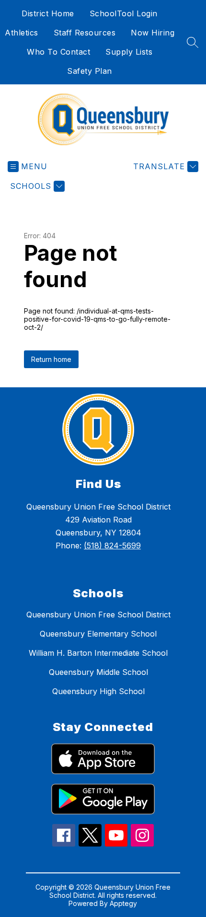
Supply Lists (128, 52)
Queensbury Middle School (98, 672)
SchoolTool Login (124, 13)
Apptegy (123, 903)
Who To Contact (58, 52)
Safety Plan (89, 71)
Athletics (21, 32)
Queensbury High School (98, 691)
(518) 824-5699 (112, 545)
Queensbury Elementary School (98, 633)
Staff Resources (85, 32)
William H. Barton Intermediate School (98, 653)
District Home (48, 13)
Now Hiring (152, 32)
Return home (51, 359)
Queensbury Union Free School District (98, 614)
